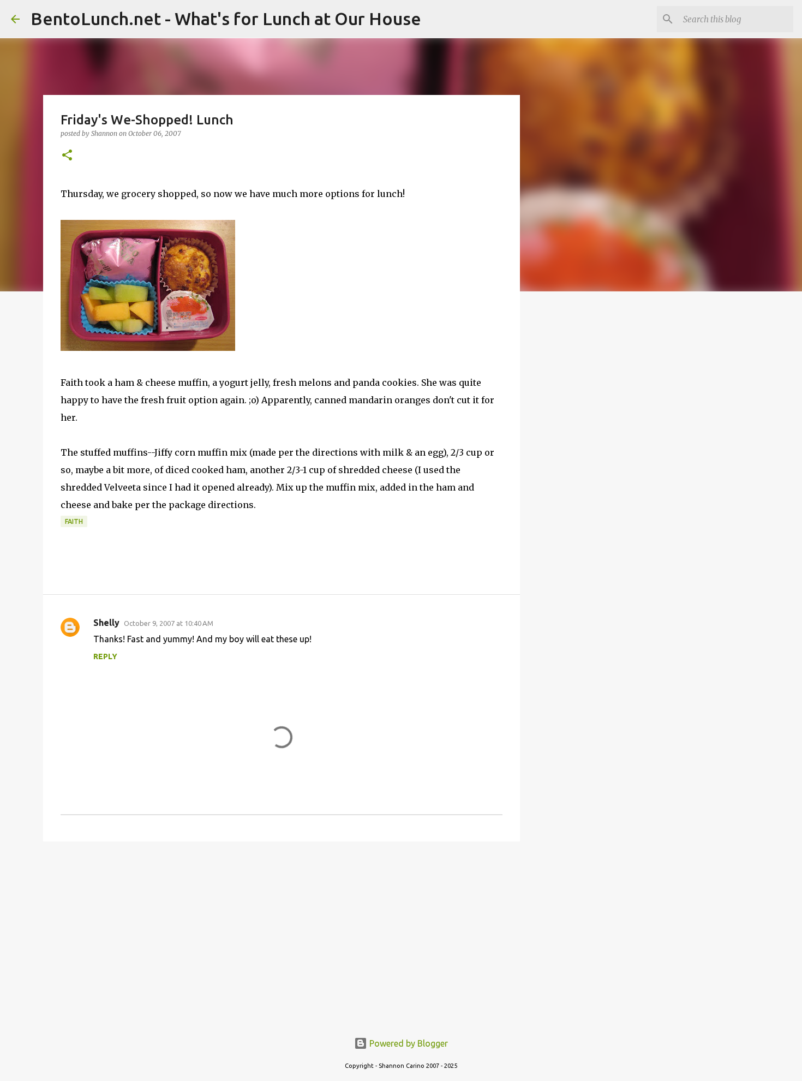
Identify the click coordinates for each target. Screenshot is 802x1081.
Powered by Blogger (407, 1043)
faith (74, 521)
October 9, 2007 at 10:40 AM (168, 623)
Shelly (106, 623)
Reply (105, 656)
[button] (67, 155)
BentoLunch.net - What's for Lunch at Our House (226, 18)
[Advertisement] (281, 934)
